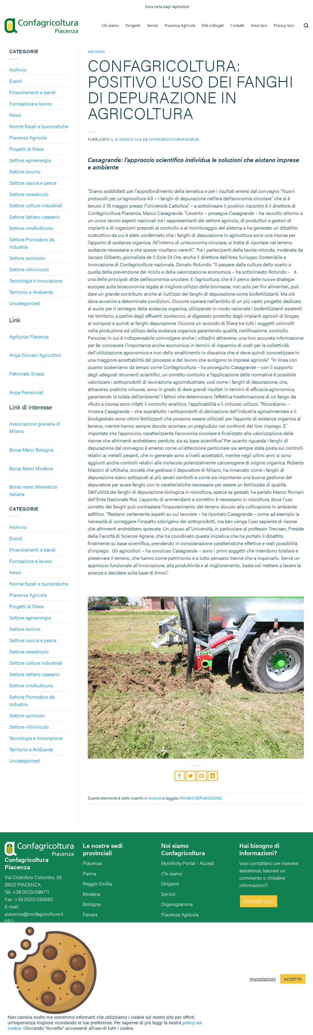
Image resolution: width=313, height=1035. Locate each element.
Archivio (18, 69)
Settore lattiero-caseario (34, 216)
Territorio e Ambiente (31, 291)
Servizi (168, 893)
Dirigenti (170, 883)
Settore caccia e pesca (32, 182)
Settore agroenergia (30, 160)
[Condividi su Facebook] (180, 776)
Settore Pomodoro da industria (31, 243)
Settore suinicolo (27, 257)
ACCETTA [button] (293, 979)
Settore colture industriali (35, 205)
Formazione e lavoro (30, 103)
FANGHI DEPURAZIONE (201, 798)
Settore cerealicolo (29, 194)
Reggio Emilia (97, 883)
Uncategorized (24, 303)
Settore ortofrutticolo (31, 227)
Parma (89, 873)
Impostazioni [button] (263, 978)
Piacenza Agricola (28, 137)
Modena (91, 893)
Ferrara (90, 914)
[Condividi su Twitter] (191, 776)
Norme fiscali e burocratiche (38, 126)
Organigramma (177, 903)
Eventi (15, 80)
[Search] (306, 25)
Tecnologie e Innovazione (36, 280)
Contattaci (258, 901)
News (15, 114)
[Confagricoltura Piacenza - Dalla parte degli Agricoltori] (41, 25)
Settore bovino (24, 171)
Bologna (92, 903)
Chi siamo (171, 873)
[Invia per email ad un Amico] (202, 776)
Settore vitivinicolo (29, 269)
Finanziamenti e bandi (32, 92)
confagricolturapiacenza (174, 139)
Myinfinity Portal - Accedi (187, 863)
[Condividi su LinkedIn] (213, 776)
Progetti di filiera (26, 148)
